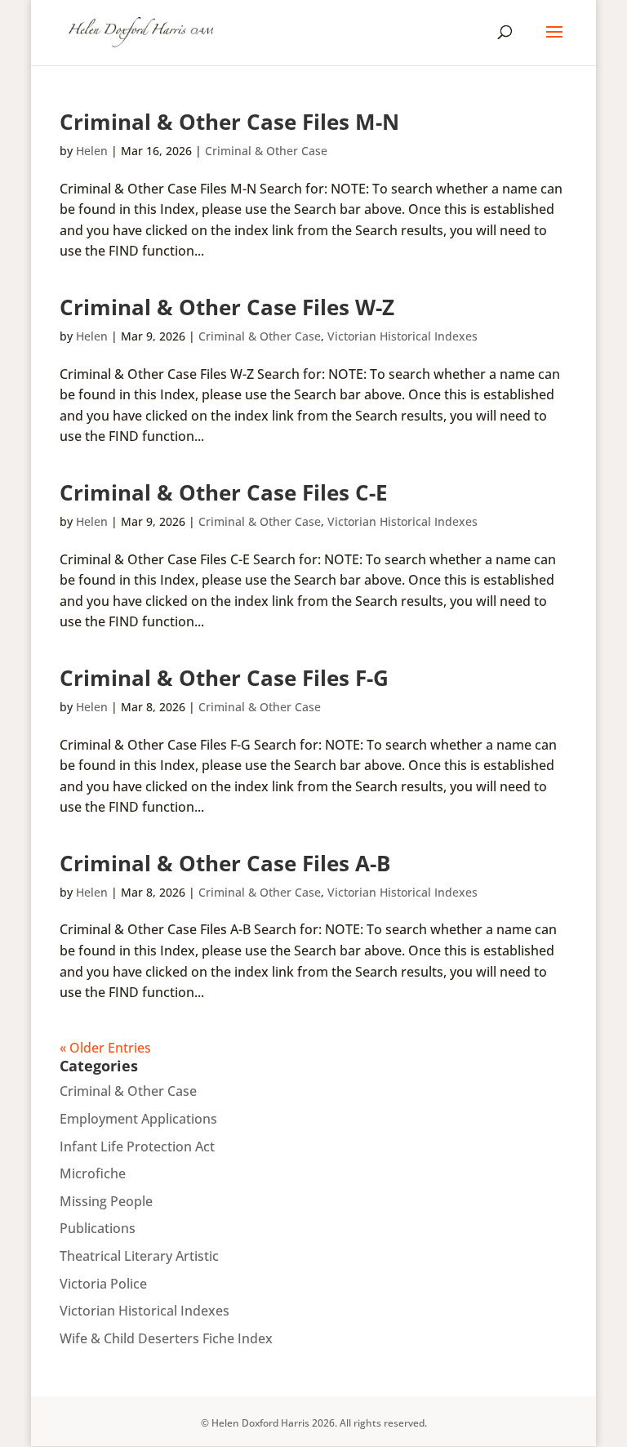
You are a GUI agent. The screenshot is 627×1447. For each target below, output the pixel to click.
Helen (92, 150)
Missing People (106, 1201)
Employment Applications (138, 1119)
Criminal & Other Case (266, 150)
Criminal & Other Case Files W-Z (227, 307)
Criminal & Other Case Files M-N (229, 121)
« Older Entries (105, 1048)
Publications (98, 1228)
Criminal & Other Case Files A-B (225, 863)
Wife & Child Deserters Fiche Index (166, 1338)
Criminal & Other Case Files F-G (224, 677)
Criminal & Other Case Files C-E (224, 492)
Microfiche (93, 1173)
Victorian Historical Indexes (402, 336)
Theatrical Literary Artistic (139, 1256)
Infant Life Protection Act (137, 1146)
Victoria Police (103, 1284)
